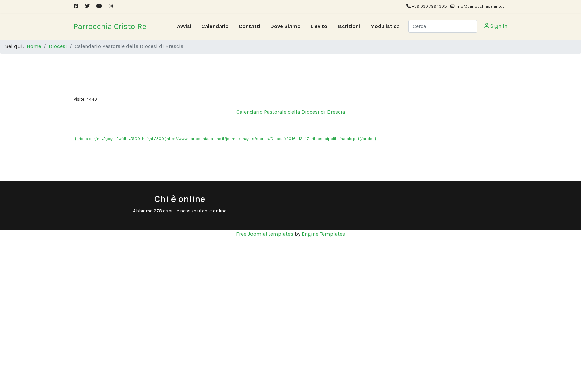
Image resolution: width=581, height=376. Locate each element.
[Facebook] (76, 6)
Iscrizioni (349, 26)
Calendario (215, 26)
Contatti (249, 26)
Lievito (319, 26)
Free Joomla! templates (264, 234)
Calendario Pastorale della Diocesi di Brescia (290, 112)
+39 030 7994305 (429, 6)
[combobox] (442, 26)
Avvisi (184, 26)
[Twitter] (87, 6)
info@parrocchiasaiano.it (480, 6)
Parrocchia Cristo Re (110, 26)
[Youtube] (99, 6)
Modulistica (385, 26)
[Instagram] (111, 6)
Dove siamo (285, 26)
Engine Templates (323, 234)
